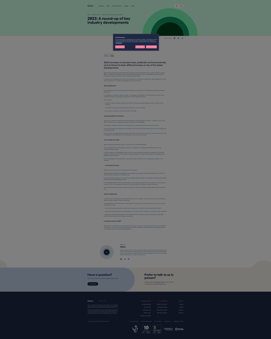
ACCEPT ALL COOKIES (151, 46)
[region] (136, 42)
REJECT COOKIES (140, 46)
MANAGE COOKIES (120, 46)
